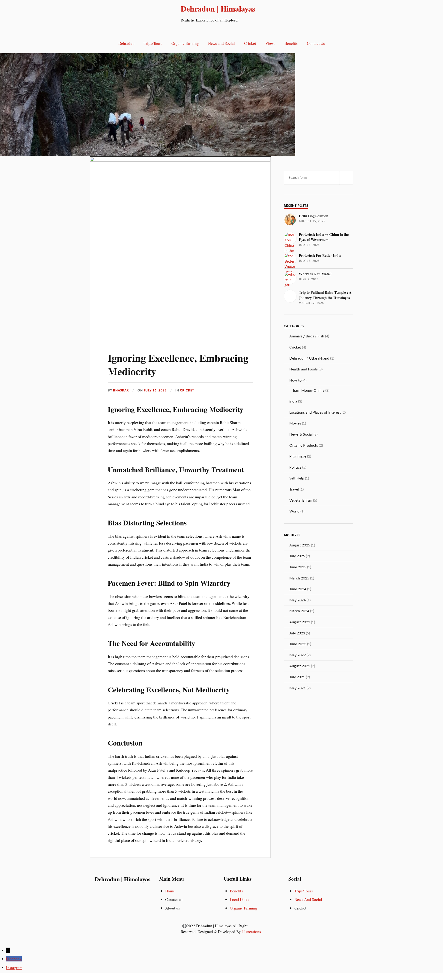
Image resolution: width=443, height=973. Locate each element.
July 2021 (297, 677)
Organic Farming (185, 43)
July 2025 (297, 556)
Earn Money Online (308, 390)
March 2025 (299, 578)
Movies (295, 423)
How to (295, 380)
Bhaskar (121, 390)
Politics (295, 467)
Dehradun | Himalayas (218, 8)
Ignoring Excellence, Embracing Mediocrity (178, 364)
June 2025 (297, 567)
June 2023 (297, 644)
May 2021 (297, 688)
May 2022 (297, 655)
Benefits (291, 43)
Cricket (250, 43)
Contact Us (316, 43)
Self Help (296, 478)
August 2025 (299, 545)
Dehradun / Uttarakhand (309, 358)
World (294, 511)
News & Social (301, 434)
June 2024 (297, 589)
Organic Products (303, 445)
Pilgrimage (297, 456)
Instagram (14, 967)
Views (270, 43)
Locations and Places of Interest (315, 412)
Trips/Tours (153, 43)
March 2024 (299, 611)
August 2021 (299, 666)
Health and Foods (303, 369)
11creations (251, 931)
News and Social (221, 43)
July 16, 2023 (155, 390)
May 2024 (297, 600)
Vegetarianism (300, 500)
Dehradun (126, 43)
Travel (294, 489)
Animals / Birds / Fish (306, 336)
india (293, 401)
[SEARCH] (346, 178)
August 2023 (299, 622)
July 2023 (297, 633)
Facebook (14, 958)
